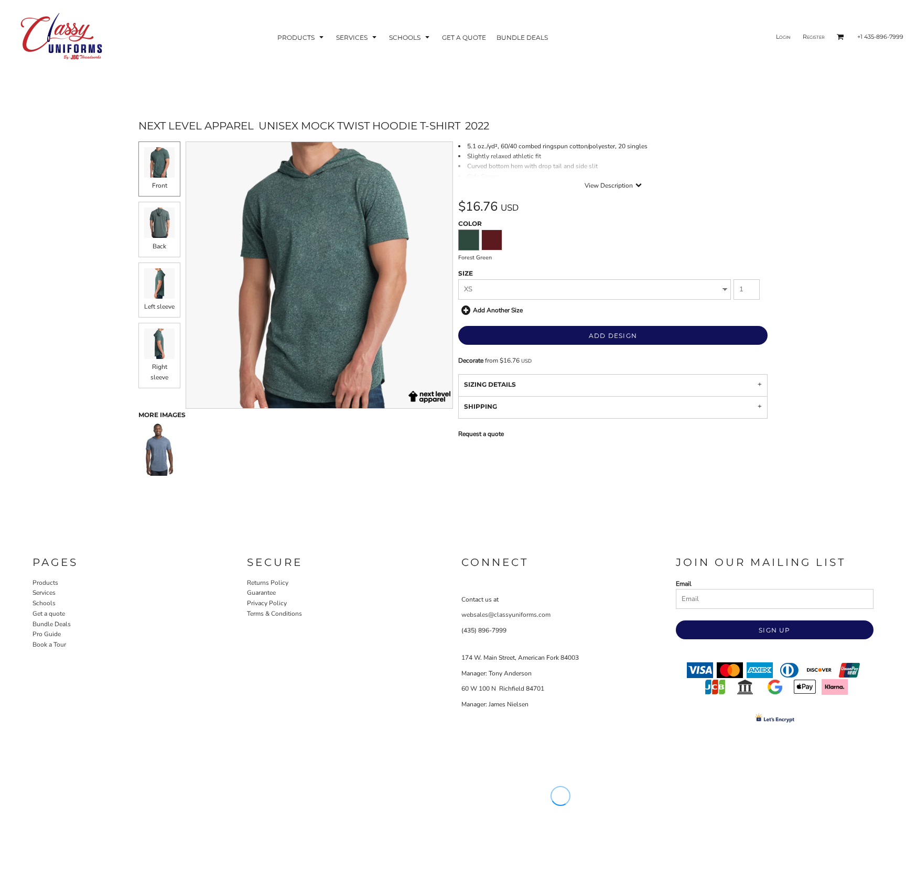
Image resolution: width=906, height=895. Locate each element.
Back (159, 246)
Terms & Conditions (274, 613)
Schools (44, 603)
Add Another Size (498, 309)
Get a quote (49, 613)
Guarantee (261, 592)
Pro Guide (47, 634)
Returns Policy (267, 583)
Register (814, 36)
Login (783, 36)
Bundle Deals (52, 624)
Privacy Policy (267, 603)
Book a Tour (49, 644)
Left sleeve (159, 306)
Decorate (470, 360)
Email (684, 584)
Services (44, 592)
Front (159, 185)
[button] (301, 36)
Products (45, 583)
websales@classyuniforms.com (506, 614)
